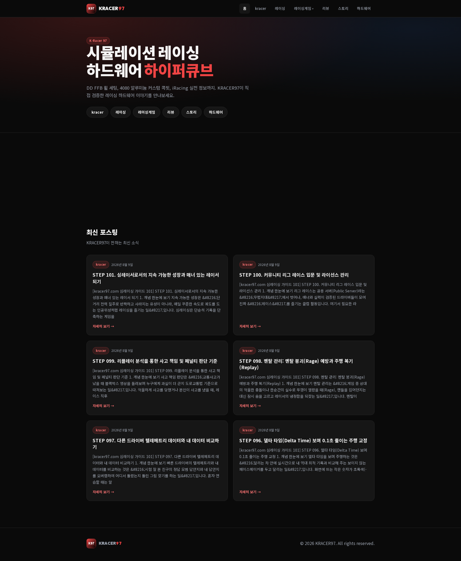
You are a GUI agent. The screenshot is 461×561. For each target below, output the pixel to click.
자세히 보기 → (103, 326)
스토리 (343, 8)
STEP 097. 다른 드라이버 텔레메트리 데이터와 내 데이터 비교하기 (156, 443)
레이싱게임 (303, 8)
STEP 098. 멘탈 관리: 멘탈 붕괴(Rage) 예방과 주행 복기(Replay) (296, 364)
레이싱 (280, 8)
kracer (260, 8)
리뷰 (325, 8)
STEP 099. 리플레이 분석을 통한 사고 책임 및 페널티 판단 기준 (155, 360)
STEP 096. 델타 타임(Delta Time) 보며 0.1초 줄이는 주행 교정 (303, 440)
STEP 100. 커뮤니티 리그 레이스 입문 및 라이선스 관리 (294, 274)
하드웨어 (364, 8)
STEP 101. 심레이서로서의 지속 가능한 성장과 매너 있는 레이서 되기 (156, 277)
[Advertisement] (246, 186)
